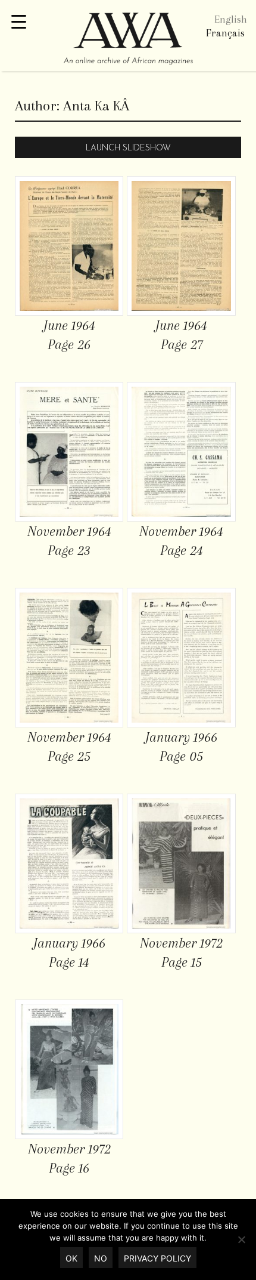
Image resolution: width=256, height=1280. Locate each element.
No (100, 1258)
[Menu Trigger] (18, 22)
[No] (241, 1239)
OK (71, 1258)
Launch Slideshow (128, 148)
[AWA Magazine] (128, 40)
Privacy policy (157, 1258)
